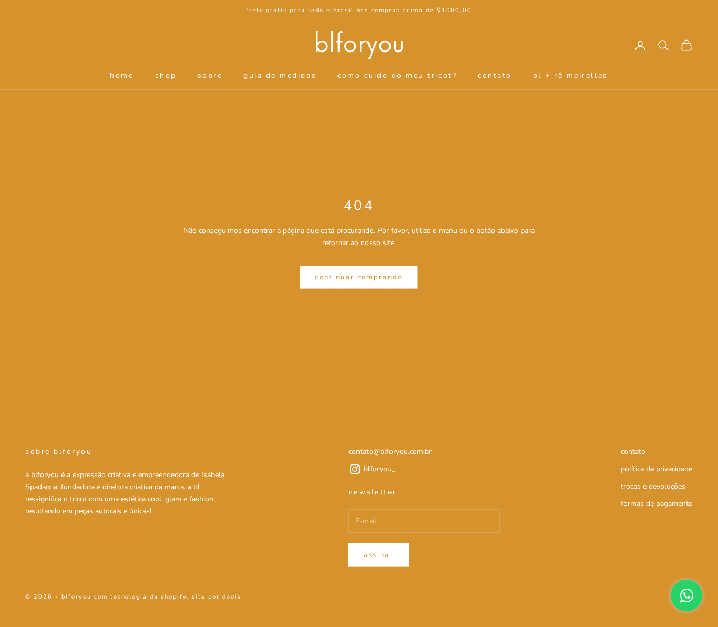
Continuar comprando (359, 277)
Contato (495, 75)
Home (122, 75)
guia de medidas (279, 75)
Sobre (210, 75)
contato (633, 452)
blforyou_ (379, 469)
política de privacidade (656, 469)
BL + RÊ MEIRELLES (570, 75)
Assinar (379, 555)
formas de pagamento (657, 504)
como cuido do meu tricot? (397, 75)
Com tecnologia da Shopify (140, 597)
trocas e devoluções (653, 486)
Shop (166, 75)
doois (231, 597)
